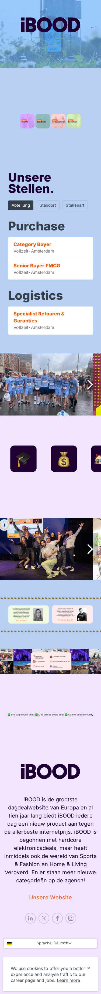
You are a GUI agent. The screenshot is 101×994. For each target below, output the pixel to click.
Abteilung (21, 205)
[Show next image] (90, 384)
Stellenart (75, 205)
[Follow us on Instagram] (71, 918)
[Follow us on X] (44, 918)
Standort (48, 205)
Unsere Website (50, 897)
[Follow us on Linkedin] (30, 918)
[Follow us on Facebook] (57, 918)
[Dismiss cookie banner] (88, 968)
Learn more (68, 980)
